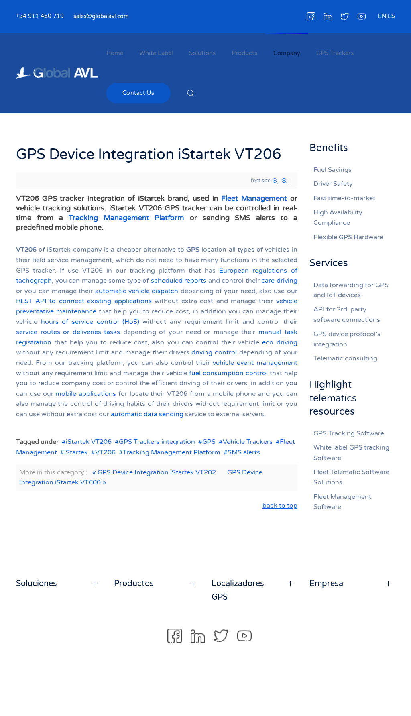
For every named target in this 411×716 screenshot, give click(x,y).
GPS (209, 442)
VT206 (105, 452)
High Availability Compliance (337, 217)
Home (114, 53)
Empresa (326, 583)
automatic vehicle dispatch (137, 291)
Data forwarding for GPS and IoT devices (351, 290)
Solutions (202, 53)
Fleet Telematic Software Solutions (351, 477)
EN (382, 16)
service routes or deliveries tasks (68, 332)
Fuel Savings (332, 170)
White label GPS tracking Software (351, 452)
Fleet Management (254, 198)
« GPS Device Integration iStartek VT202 (154, 472)
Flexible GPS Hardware (348, 237)
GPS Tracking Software (348, 433)
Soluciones (36, 583)
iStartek (76, 452)
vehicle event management (255, 363)
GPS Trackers (335, 53)
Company (286, 53)
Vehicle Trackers (248, 442)
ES (391, 16)
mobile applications (85, 394)
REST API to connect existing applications (84, 301)
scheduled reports (179, 281)
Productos (134, 583)
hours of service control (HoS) (90, 322)
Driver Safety (333, 184)
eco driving (279, 342)
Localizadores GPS (238, 590)
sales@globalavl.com (101, 16)
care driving (279, 281)
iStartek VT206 (89, 442)
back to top (279, 506)
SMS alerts (244, 452)
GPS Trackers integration (157, 442)
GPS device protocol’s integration (346, 339)
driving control (214, 352)
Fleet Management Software (342, 502)
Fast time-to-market (344, 198)
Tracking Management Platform (126, 217)
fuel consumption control (228, 373)
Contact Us (138, 93)
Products (244, 53)
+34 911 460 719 (40, 16)
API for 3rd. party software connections (346, 314)
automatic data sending (147, 414)
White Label (156, 53)
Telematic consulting (345, 358)
